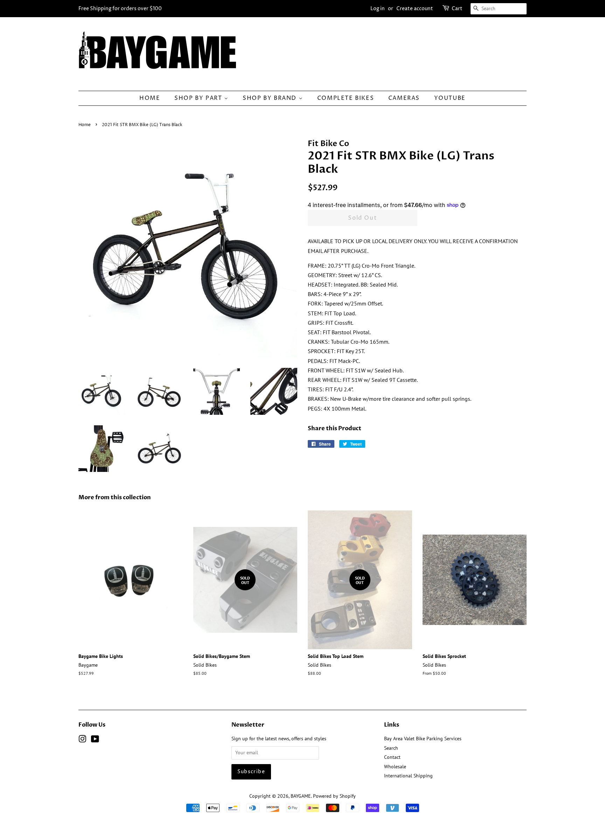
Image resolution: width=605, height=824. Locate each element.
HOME (149, 98)
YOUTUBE (450, 98)
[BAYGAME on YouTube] (95, 740)
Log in (377, 8)
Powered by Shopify (334, 796)
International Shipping (408, 775)
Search (391, 748)
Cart (457, 8)
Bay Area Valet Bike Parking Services (422, 738)
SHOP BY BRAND (270, 98)
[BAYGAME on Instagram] (82, 740)
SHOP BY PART (199, 98)
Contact (392, 757)
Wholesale (395, 766)
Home (84, 125)
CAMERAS (404, 98)
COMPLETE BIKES (345, 98)
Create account (414, 8)
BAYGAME (301, 796)
